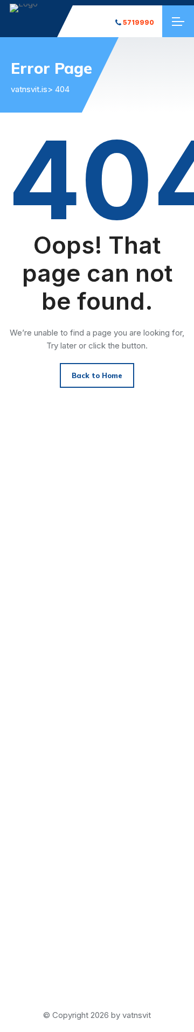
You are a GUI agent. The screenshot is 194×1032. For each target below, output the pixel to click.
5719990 (138, 22)
